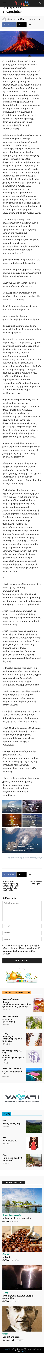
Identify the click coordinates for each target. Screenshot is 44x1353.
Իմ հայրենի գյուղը (11, 1124)
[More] (29, 24)
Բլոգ (4, 1120)
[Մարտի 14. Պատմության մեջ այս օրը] (34, 1056)
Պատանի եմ (8, 1340)
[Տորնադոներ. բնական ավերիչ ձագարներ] (22, 1277)
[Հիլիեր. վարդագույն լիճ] (34, 1074)
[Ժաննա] (4, 19)
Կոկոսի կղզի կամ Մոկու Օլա (16, 1218)
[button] (4, 3)
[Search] (40, 3)
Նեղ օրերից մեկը (11, 1337)
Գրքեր (5, 1334)
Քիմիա (5, 1254)
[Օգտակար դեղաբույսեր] (34, 1022)
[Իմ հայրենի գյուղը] (34, 1126)
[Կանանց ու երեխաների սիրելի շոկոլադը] (34, 1039)
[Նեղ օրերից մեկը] (22, 1319)
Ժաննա (20, 19)
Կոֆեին (6, 1257)
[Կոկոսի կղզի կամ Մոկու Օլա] (22, 1200)
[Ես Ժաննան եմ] (34, 1143)
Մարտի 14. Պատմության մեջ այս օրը (13, 1058)
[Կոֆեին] (22, 1239)
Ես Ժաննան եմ (9, 1141)
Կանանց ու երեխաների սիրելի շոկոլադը (12, 1039)
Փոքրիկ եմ (24, 1351)
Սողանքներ (36, 884)
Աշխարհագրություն (11, 1068)
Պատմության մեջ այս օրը (12, 1051)
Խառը (5, 1034)
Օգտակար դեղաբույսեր (8, 1020)
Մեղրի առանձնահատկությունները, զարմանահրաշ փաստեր (16, 1004)
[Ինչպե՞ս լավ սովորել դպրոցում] (34, 1160)
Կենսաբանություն (10, 999)
